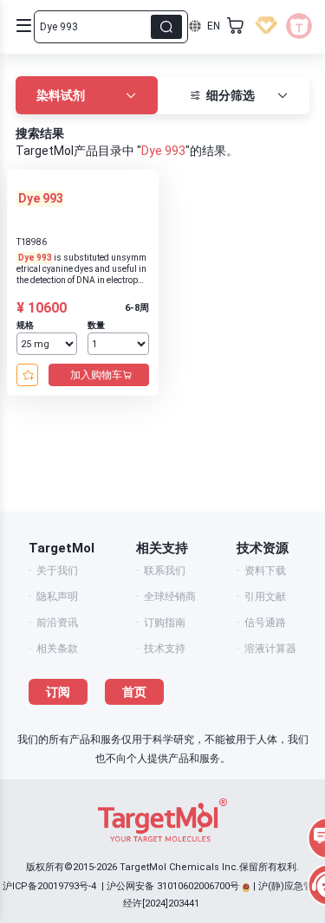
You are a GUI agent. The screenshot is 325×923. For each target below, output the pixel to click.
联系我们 (164, 571)
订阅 (58, 692)
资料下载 (265, 571)
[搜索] (166, 27)
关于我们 (57, 571)
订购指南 (164, 622)
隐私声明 (57, 597)
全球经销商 (170, 597)
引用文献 (265, 597)
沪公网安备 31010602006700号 (173, 886)
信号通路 (265, 622)
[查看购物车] (235, 26)
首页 (134, 692)
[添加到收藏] (27, 375)
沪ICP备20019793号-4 (49, 886)
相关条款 (57, 648)
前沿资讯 (57, 622)
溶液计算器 (270, 648)
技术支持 (164, 648)
